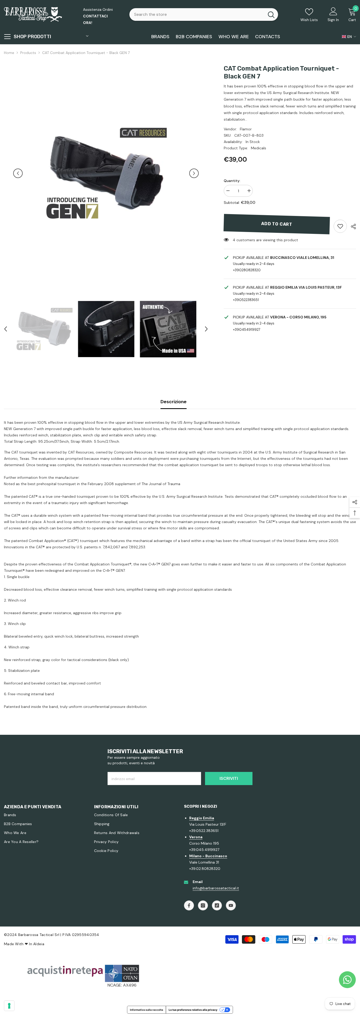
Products (28, 52)
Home (9, 52)
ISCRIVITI (229, 778)
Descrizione (173, 401)
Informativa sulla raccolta (146, 1009)
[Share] (351, 226)
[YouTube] (231, 905)
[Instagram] (203, 905)
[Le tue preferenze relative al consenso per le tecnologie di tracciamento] (9, 1006)
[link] (340, 226)
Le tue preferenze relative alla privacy (193, 1009)
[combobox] (196, 14)
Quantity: (232, 180)
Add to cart (276, 223)
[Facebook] (189, 905)
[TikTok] (217, 905)
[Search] (203, 14)
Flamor (246, 129)
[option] (106, 173)
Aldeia (38, 944)
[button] (18, 173)
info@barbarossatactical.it (216, 888)
